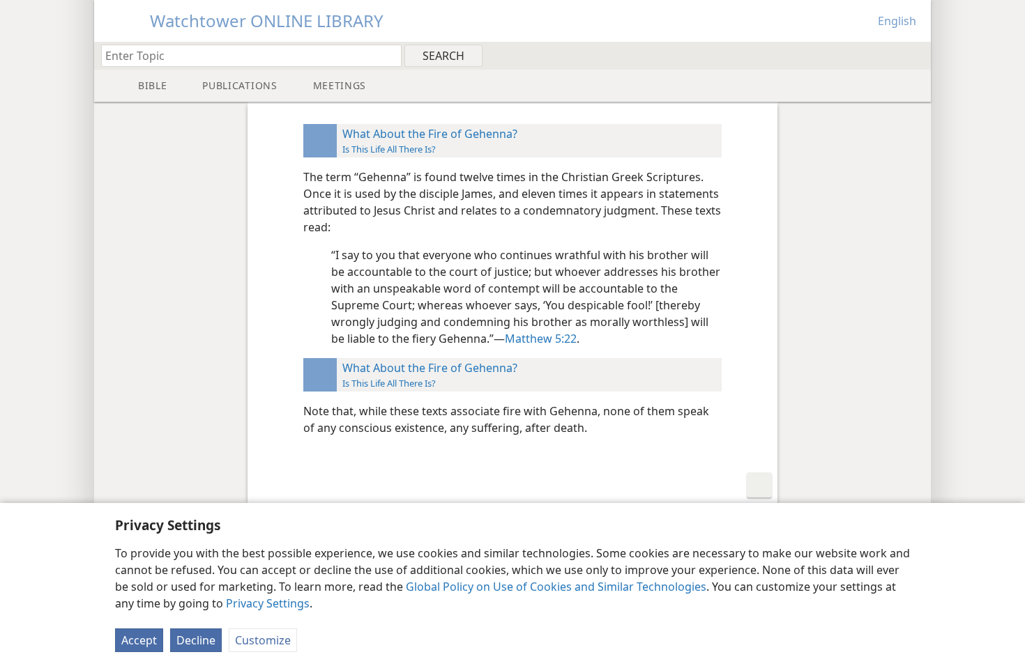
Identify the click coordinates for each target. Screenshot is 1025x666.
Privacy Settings (268, 603)
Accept (139, 640)
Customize (263, 640)
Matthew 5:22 (541, 338)
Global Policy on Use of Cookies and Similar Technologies (556, 586)
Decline (195, 640)
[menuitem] (915, 55)
